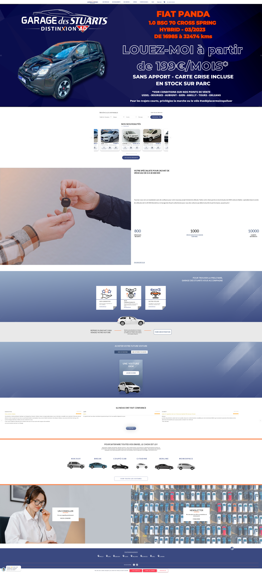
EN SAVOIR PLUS (139, 262)
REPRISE (135, 2)
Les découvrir (76, 470)
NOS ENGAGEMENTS (116, 2)
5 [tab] (132, 153)
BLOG (153, 2)
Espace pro (159, 2)
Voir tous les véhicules (131, 157)
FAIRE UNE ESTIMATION (162, 332)
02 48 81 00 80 (171, 2)
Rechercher (155, 117)
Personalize (163, 570)
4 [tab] (130, 153)
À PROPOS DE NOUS (144, 2)
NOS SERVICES (127, 2)
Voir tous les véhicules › (157, 112)
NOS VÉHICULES (106, 2)
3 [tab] (129, 153)
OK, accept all (136, 570)
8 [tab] (136, 153)
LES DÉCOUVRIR (131, 373)
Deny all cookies (150, 570)
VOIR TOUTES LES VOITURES (131, 479)
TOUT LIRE (131, 428)
